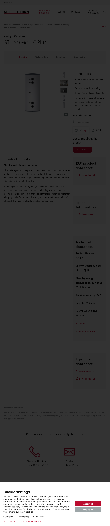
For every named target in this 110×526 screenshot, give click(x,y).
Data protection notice (30, 521)
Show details (9, 521)
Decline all (88, 509)
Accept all (88, 504)
